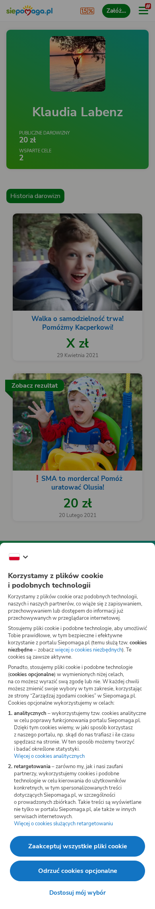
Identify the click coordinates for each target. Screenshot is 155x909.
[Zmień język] (18, 557)
